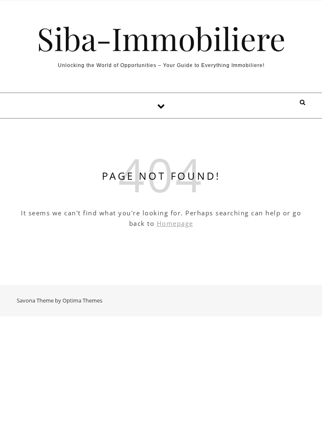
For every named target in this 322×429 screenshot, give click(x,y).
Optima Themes (82, 300)
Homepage (175, 223)
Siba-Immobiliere (161, 38)
